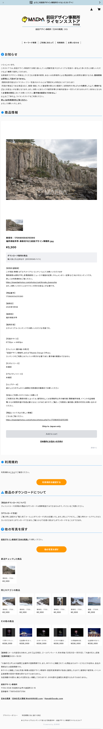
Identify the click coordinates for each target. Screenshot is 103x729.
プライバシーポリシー (10, 715)
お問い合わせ (73, 43)
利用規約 (61, 43)
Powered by (48, 724)
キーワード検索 (30, 43)
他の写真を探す (51, 549)
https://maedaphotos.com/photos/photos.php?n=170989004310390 (37, 420)
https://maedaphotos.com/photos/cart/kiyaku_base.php (31, 282)
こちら (12, 472)
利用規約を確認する (51, 482)
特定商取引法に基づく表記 (31, 715)
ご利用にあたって (47, 43)
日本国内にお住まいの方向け (51, 441)
